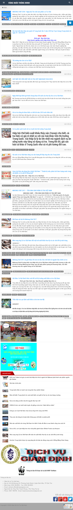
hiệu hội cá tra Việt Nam (28, 235)
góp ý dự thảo (25, 185)
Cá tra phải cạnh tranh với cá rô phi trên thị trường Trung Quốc (31, 129)
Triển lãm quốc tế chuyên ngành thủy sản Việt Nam (40, 271)
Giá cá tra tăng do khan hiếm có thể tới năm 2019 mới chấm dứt (32, 112)
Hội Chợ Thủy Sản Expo (13, 318)
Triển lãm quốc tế (58, 271)
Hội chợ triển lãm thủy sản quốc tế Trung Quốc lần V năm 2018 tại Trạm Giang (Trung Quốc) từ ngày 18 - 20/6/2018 (41, 32)
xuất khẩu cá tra (20, 253)
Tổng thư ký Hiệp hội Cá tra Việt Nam (23, 74)
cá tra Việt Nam (6, 107)
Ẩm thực (27, 24)
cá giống (22, 124)
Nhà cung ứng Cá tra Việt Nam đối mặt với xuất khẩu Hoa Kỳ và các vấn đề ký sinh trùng (39, 240)
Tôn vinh (48, 24)
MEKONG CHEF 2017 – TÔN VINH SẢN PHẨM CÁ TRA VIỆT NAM (32, 190)
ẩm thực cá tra (44, 214)
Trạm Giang (24, 55)
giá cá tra (16, 124)
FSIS (51, 253)
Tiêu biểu (63, 24)
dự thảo (18, 185)
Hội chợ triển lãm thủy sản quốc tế (11, 55)
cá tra (13, 149)
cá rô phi (31, 149)
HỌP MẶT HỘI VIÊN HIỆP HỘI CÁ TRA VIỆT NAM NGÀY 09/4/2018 (32, 79)
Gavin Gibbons (23, 254)
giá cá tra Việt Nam (7, 124)
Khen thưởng (55, 24)
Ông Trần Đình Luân (33, 316)
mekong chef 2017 (7, 214)
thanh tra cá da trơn (26, 318)
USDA (68, 253)
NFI (17, 254)
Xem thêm (67, 26)
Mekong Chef (6, 24)
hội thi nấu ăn (16, 235)
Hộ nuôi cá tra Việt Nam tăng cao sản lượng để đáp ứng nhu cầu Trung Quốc (36, 154)
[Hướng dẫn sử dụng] (70, 23)
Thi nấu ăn (33, 24)
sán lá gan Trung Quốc (39, 254)
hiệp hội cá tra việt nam (8, 90)
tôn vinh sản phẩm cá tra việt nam (21, 214)
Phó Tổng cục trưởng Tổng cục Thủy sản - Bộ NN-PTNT (54, 316)
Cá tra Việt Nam (6, 253)
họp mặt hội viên (20, 90)
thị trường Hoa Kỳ (24, 72)
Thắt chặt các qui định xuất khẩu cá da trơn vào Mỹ (28, 299)
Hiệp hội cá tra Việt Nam (17, 24)
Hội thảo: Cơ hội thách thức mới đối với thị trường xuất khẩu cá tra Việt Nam (36, 278)
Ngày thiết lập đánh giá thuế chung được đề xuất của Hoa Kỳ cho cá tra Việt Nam (37, 96)
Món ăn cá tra (41, 24)
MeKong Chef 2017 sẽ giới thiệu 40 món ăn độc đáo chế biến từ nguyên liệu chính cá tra (39, 260)
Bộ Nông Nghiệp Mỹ (17, 316)
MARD (4, 318)
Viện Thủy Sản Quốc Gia (9, 254)
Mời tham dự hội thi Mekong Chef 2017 (24, 219)
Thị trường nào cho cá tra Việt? (22, 60)
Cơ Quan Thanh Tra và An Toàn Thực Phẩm (37, 253)
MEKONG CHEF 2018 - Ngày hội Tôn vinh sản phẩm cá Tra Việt (31, 12)
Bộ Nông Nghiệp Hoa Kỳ (60, 253)
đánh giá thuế (15, 107)
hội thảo (14, 294)
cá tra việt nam (35, 214)
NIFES (30, 254)
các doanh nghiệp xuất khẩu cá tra (39, 72)
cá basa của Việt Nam (55, 72)
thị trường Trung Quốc (22, 149)
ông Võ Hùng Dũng (7, 74)
